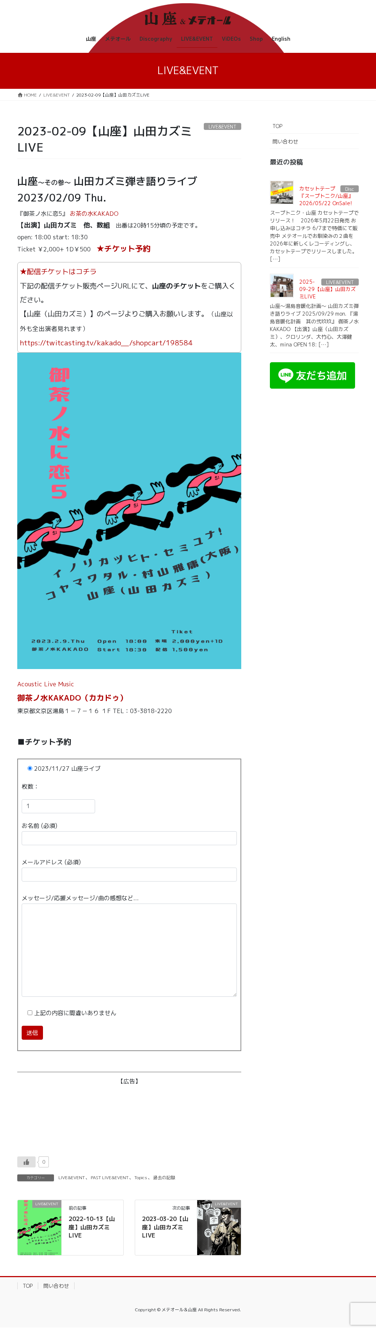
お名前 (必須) (39, 826)
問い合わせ (285, 141)
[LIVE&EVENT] (39, 1227)
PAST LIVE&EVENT (110, 1177)
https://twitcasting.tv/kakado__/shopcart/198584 (106, 343)
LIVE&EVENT (71, 1177)
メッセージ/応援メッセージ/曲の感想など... (80, 898)
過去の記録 (164, 1177)
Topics (140, 1177)
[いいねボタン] (26, 1161)
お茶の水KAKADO (94, 214)
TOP (277, 126)
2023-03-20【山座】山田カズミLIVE (165, 1227)
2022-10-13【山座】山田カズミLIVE (92, 1227)
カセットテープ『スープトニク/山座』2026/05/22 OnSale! (326, 195)
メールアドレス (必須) (51, 862)
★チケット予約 (124, 248)
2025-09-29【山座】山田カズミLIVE (327, 288)
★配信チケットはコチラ (58, 271)
